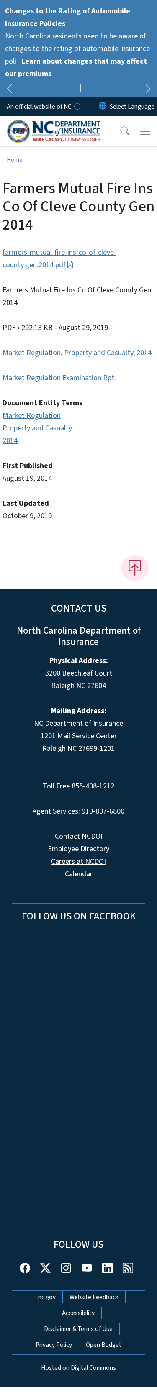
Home (15, 159)
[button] (119, 131)
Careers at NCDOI (78, 861)
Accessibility (78, 1313)
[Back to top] (135, 568)
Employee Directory (78, 849)
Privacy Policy (54, 1344)
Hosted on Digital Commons (78, 1367)
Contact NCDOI (79, 836)
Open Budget (103, 1344)
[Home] (54, 126)
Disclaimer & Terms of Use (78, 1328)
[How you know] (76, 106)
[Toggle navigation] (145, 131)
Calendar (79, 874)
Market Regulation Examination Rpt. (59, 378)
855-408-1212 (93, 786)
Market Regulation (32, 353)
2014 (144, 353)
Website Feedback (93, 1297)
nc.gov (47, 1297)
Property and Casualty (98, 353)
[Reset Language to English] (102, 106)
